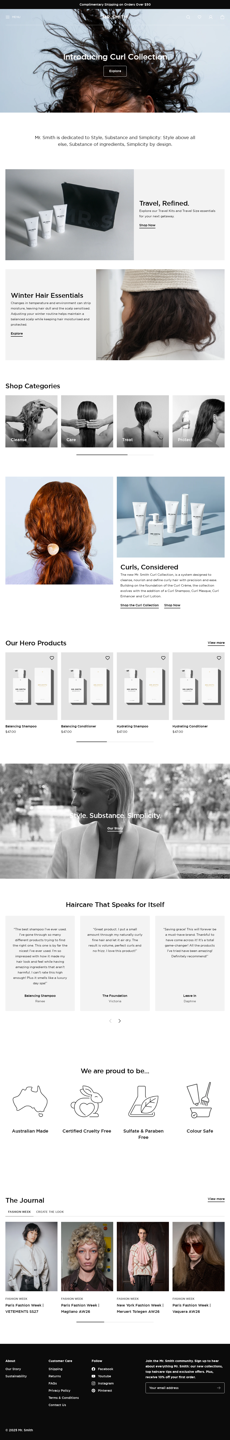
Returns (55, 1376)
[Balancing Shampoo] (31, 686)
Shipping (55, 1369)
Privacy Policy (59, 1390)
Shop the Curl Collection (139, 605)
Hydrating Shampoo (132, 726)
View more (216, 642)
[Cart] (222, 17)
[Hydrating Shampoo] (143, 686)
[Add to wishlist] (52, 658)
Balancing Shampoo (21, 726)
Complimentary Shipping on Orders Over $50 (115, 4)
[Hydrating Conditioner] (198, 686)
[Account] (210, 17)
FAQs (53, 1383)
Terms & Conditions (64, 1397)
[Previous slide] (110, 1021)
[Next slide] (119, 1021)
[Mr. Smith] (115, 17)
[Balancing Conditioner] (87, 686)
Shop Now (172, 605)
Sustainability (16, 1376)
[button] (199, 17)
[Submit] (219, 1388)
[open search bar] (188, 17)
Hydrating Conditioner (190, 726)
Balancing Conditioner (78, 726)
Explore (115, 71)
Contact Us (57, 1405)
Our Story (115, 828)
